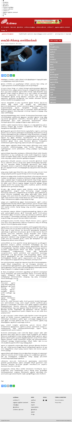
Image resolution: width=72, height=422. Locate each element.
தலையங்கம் (53, 79)
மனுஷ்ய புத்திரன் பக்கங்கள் (10, 12)
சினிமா (52, 57)
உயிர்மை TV (6, 10)
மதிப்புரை (53, 102)
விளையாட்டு (53, 62)
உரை (51, 92)
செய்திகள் (5, 2)
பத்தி (51, 94)
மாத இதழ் (15, 405)
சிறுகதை (52, 87)
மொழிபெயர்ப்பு (54, 47)
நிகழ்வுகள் (53, 97)
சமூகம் (52, 54)
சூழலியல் (53, 69)
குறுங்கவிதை (54, 82)
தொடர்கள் (5, 4)
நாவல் (52, 67)
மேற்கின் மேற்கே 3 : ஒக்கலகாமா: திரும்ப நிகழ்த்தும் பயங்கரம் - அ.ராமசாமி (35, 34)
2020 (3, 43)
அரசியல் (52, 52)
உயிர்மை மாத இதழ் (8, 7)
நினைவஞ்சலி (54, 74)
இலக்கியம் (6, 5)
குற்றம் (33, 412)
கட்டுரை (19, 43)
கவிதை (52, 89)
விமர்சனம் (53, 99)
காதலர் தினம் (34, 407)
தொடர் (52, 44)
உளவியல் (53, 59)
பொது (4, 14)
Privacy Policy (58, 402)
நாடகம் (52, 72)
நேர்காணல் (53, 49)
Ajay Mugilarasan (68, 420)
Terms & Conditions (59, 400)
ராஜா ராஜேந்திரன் (10, 43)
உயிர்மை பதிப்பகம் (8, 9)
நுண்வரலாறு (54, 77)
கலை (51, 64)
